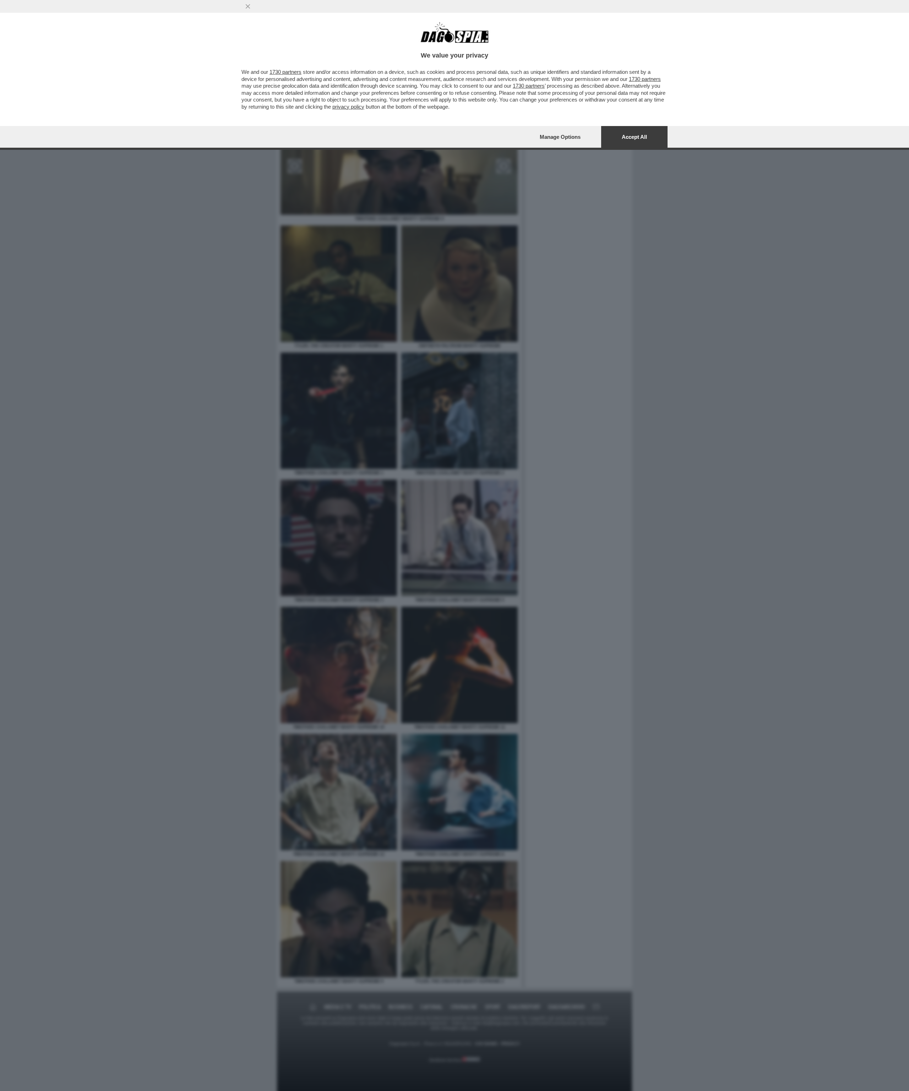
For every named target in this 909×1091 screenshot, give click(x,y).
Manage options (560, 137)
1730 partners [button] (285, 72)
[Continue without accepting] (247, 6)
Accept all (634, 137)
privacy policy (348, 107)
